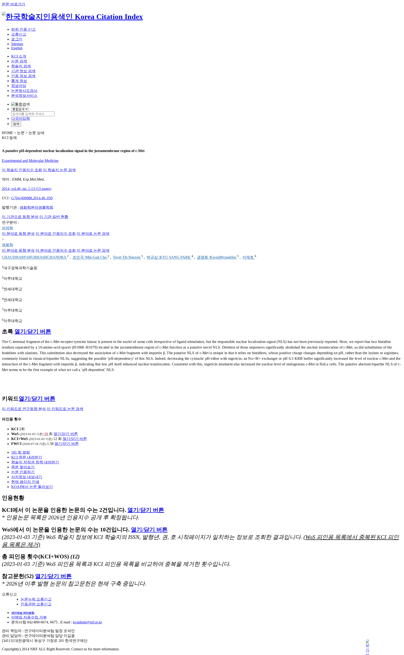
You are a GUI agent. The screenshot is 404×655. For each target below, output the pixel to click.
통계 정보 (19, 81)
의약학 (7, 228)
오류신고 (18, 34)
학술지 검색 (21, 66)
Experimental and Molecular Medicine (30, 161)
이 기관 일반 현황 (53, 217)
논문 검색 (19, 61)
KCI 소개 (18, 56)
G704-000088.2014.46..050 (32, 198)
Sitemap (17, 44)
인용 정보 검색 (23, 76)
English (16, 48)
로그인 (16, 39)
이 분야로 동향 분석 (18, 234)
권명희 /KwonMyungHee (217, 257)
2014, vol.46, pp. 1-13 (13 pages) (26, 189)
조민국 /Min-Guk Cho (90, 257)
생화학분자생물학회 (36, 207)
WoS (15, 434)
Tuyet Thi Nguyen (127, 257)
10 (46, 434)
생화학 (7, 245)
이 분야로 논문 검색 (93, 234)
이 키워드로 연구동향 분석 (24, 409)
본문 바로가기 (13, 4)
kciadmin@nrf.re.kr (87, 622)
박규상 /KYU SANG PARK (169, 257)
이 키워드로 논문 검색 (65, 409)
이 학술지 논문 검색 (59, 170)
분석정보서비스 (24, 96)
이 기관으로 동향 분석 (20, 217)
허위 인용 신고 (23, 29)
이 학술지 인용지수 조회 (22, 170)
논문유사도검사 (24, 91)
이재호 (248, 257)
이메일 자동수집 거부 (29, 617)
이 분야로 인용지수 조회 (56, 234)
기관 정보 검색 (23, 71)
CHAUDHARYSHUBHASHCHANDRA (34, 257)
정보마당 (18, 86)
